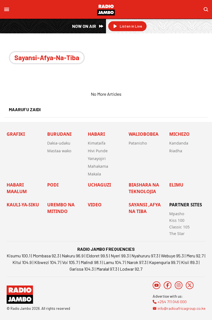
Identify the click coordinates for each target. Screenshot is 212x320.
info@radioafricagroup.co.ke (181, 308)
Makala (94, 174)
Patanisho (138, 143)
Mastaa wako (59, 150)
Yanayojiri (97, 158)
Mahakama (98, 166)
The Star (177, 233)
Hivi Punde (98, 150)
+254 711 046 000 (172, 301)
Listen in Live (131, 26)
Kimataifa (96, 143)
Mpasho (176, 213)
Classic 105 (179, 227)
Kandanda (178, 143)
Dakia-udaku (58, 143)
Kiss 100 (176, 220)
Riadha (175, 150)
